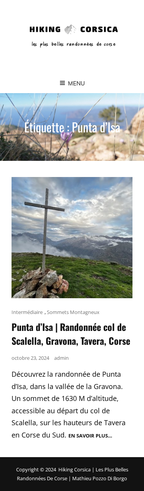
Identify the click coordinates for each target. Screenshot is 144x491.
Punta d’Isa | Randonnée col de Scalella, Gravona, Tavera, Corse (71, 333)
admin (61, 357)
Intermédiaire (27, 312)
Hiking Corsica (74, 469)
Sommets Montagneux (73, 312)
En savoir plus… (90, 436)
